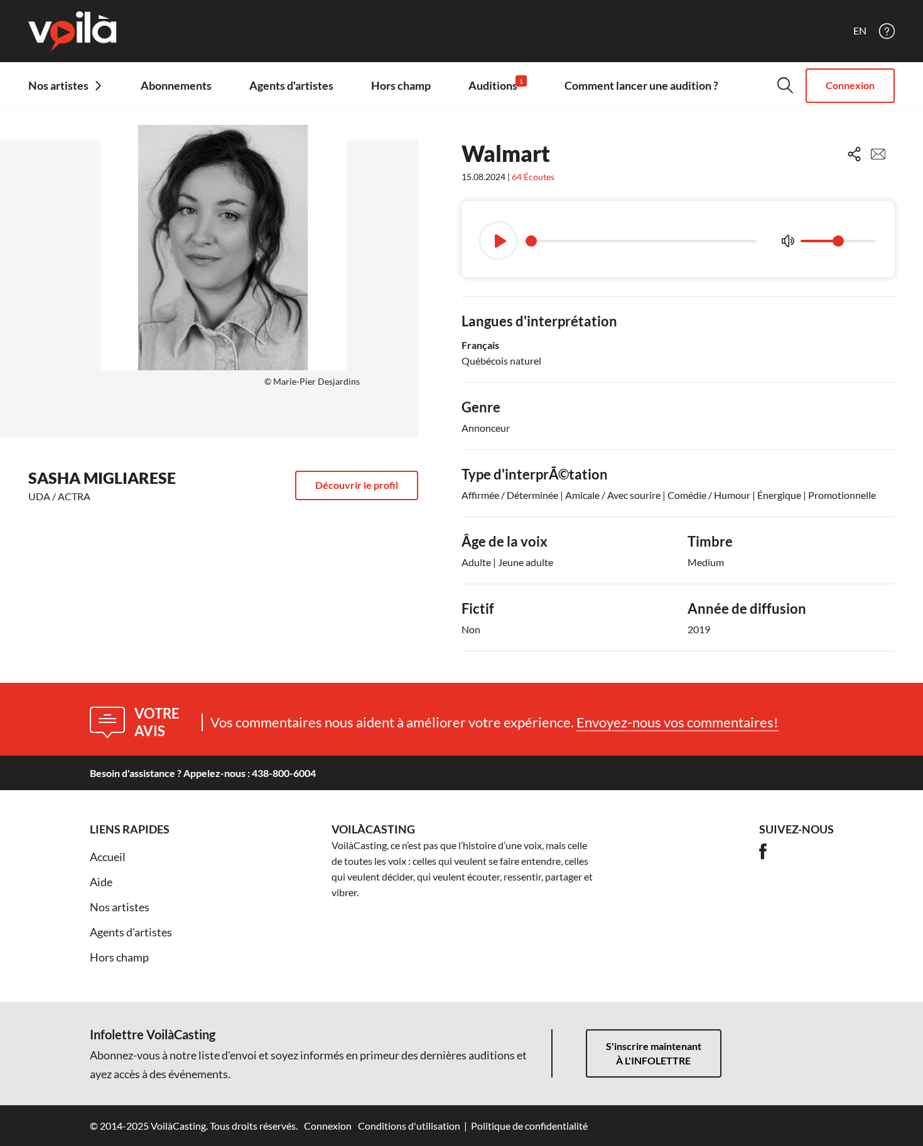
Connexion (850, 85)
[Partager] (854, 154)
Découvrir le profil (356, 485)
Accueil (108, 857)
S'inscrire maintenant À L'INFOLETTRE (653, 1053)
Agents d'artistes (291, 85)
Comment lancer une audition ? (641, 85)
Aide (101, 882)
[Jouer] (498, 241)
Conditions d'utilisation (409, 1126)
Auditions (495, 85)
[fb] (763, 851)
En (859, 30)
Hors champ (401, 85)
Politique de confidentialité (529, 1126)
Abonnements (176, 85)
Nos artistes (119, 907)
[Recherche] (785, 85)
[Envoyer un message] (878, 154)
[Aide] (887, 31)
